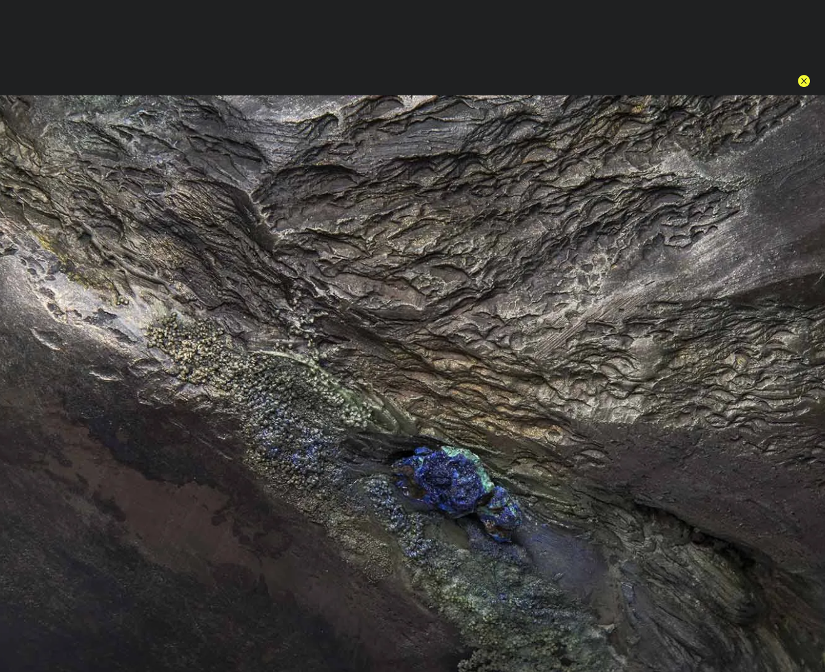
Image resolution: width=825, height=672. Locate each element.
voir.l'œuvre (571, 406)
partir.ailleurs (404, 304)
